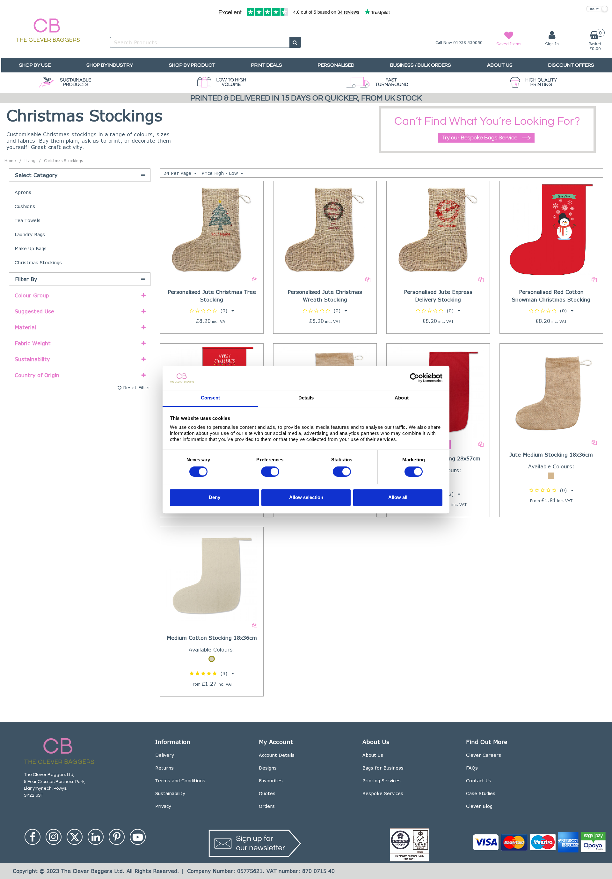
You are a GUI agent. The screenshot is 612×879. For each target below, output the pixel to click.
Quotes (267, 793)
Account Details (277, 755)
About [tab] (402, 398)
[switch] (270, 472)
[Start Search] (295, 42)
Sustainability (170, 793)
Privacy (163, 806)
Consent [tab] (210, 398)
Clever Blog (479, 806)
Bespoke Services (382, 793)
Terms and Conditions (180, 780)
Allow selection (306, 497)
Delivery (164, 755)
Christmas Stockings (38, 262)
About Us (372, 755)
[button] (212, 310)
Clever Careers (483, 755)
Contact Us (478, 780)
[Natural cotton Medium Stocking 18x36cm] (211, 575)
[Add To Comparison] (254, 279)
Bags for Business (383, 768)
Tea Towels (27, 220)
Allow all (397, 497)
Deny (214, 497)
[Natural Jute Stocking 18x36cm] (551, 392)
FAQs (472, 768)
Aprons (23, 192)
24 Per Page (178, 173)
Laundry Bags (30, 234)
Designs (268, 768)
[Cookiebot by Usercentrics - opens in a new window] (414, 378)
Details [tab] (306, 398)
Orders (267, 806)
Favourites (271, 780)
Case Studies (480, 793)
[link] (32, 836)
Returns (164, 768)
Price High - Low (220, 173)
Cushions (25, 206)
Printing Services (381, 780)
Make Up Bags (31, 248)
